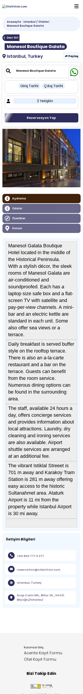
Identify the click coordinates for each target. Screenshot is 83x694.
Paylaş (73, 56)
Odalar (17, 208)
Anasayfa (14, 22)
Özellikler (18, 218)
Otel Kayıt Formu (40, 659)
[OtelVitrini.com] (13, 7)
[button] (75, 158)
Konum (17, 228)
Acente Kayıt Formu (43, 653)
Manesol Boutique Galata (25, 26)
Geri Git (12, 38)
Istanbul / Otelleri (36, 22)
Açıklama (19, 198)
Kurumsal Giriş (33, 647)
